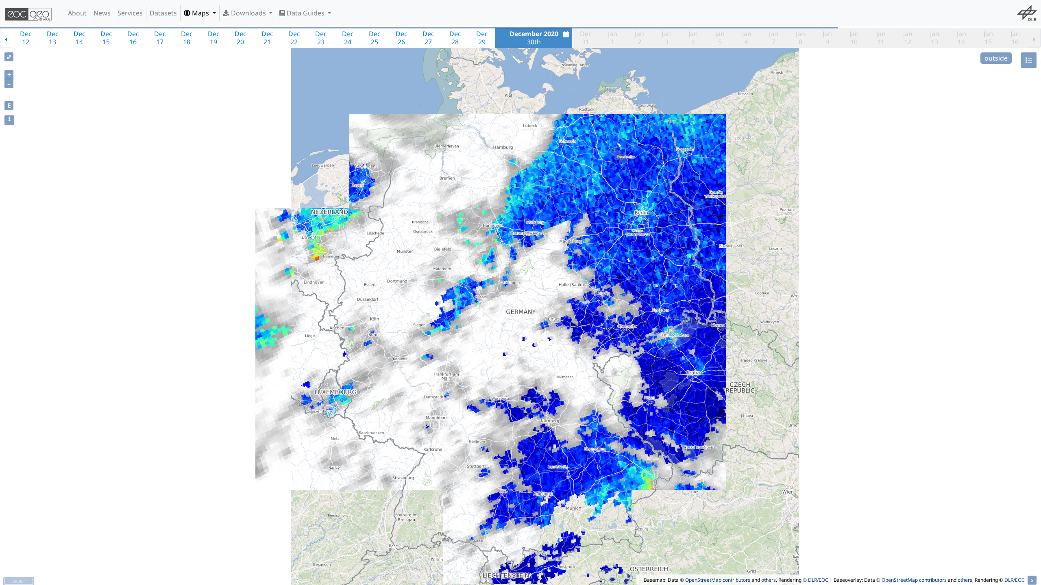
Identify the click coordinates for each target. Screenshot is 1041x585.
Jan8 (800, 37)
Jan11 (881, 37)
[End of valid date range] (1034, 38)
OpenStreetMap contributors (717, 579)
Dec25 (375, 37)
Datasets (163, 13)
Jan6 (746, 37)
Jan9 (827, 37)
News (102, 13)
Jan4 (693, 37)
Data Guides (305, 13)
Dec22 (294, 37)
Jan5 (720, 37)
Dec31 (586, 37)
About (77, 13)
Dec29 (482, 37)
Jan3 (666, 37)
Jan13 (934, 37)
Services (130, 13)
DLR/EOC (818, 579)
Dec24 (348, 37)
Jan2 (639, 37)
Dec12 (26, 37)
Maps (200, 13)
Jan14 (961, 37)
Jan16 (1015, 37)
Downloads (248, 13)
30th (534, 37)
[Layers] (1029, 60)
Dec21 (267, 37)
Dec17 (160, 37)
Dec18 (187, 37)
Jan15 (988, 37)
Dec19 (214, 37)
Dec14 (79, 37)
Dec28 (455, 37)
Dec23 (321, 37)
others (768, 579)
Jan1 (612, 37)
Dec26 (401, 37)
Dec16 (133, 37)
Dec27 (428, 37)
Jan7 (773, 37)
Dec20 (240, 37)
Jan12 (908, 37)
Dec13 (53, 37)
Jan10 (854, 37)
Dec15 (106, 37)
